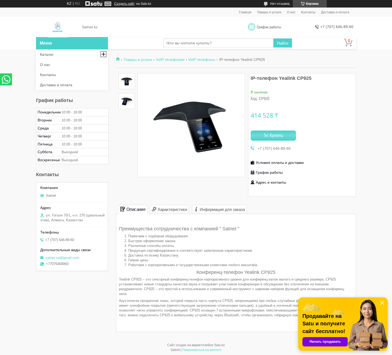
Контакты (308, 12)
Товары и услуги (269, 12)
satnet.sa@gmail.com (62, 258)
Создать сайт (124, 4)
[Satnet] (57, 27)
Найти (282, 43)
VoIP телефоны (201, 59)
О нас (291, 12)
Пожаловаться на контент (202, 350)
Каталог (47, 54)
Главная (245, 12)
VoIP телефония (170, 59)
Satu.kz (219, 345)
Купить (276, 135)
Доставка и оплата (335, 12)
